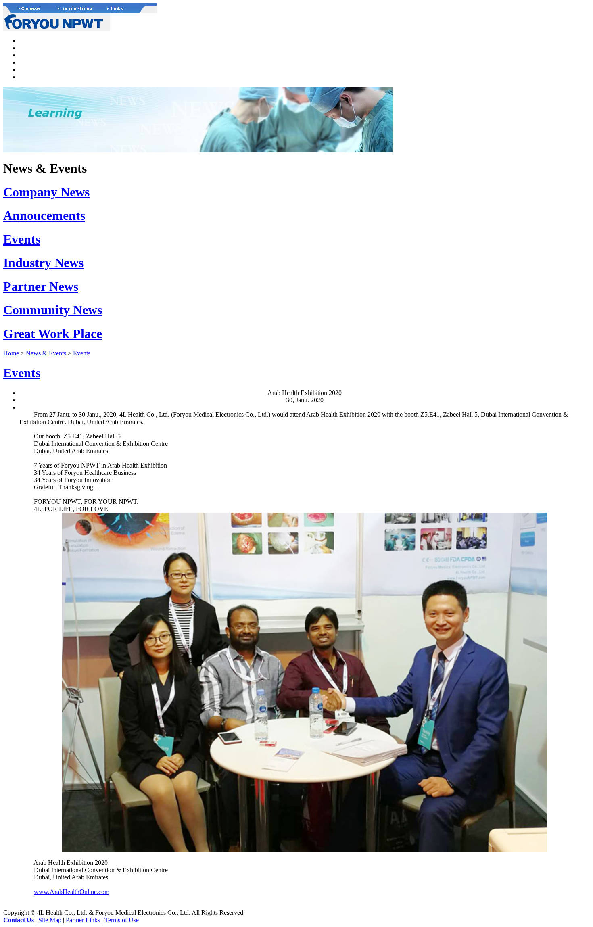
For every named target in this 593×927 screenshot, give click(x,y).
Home (11, 353)
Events (21, 239)
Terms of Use (121, 920)
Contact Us (18, 920)
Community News (52, 310)
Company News (46, 192)
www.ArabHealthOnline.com (71, 891)
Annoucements (44, 215)
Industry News (43, 262)
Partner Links (83, 920)
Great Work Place (52, 333)
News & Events (46, 353)
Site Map (49, 920)
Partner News (40, 286)
